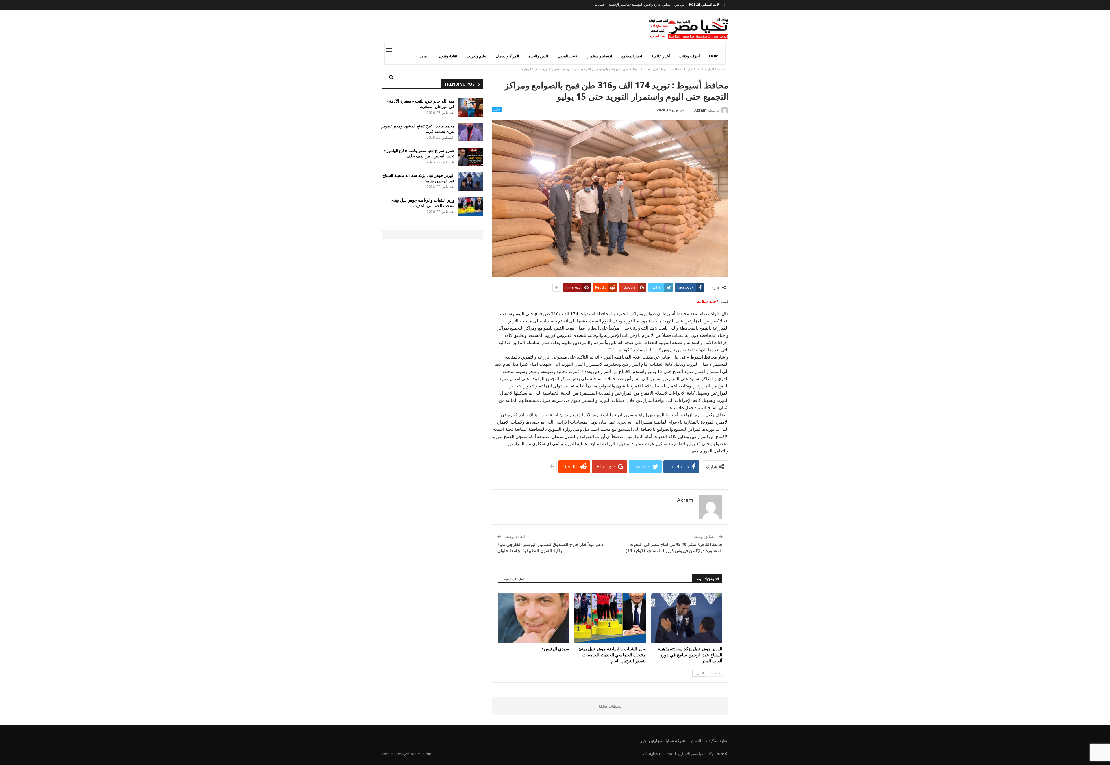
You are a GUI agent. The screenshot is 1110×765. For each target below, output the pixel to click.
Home (715, 56)
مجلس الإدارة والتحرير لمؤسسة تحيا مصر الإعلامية (639, 5)
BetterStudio (420, 753)
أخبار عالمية (661, 56)
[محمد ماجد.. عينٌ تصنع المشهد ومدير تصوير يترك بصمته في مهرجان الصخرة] (470, 132)
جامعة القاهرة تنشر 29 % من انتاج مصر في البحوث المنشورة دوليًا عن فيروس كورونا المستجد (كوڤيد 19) (674, 547)
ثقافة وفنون (448, 56)
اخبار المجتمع (631, 56)
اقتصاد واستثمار (600, 56)
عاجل (496, 109)
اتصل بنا (600, 5)
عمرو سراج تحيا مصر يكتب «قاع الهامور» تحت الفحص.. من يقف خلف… (419, 153)
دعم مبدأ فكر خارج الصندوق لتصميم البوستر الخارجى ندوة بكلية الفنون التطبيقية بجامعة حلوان (550, 547)
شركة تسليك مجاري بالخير (662, 740)
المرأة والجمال (507, 56)
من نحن (679, 5)
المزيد (425, 56)
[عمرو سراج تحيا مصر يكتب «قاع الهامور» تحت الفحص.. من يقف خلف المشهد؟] (470, 157)
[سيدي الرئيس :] (533, 618)
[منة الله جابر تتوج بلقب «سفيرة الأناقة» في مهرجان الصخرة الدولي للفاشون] (470, 107)
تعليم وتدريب (477, 56)
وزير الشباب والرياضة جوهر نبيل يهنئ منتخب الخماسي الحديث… (422, 202)
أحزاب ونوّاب (689, 56)
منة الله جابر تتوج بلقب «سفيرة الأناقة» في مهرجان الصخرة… (420, 103)
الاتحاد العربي (568, 56)
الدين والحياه (538, 56)
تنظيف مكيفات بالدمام (709, 740)
